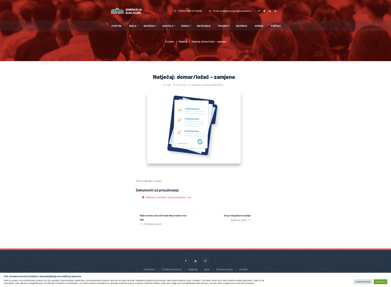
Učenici (185, 26)
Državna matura (224, 269)
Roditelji (167, 26)
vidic (168, 85)
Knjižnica (241, 26)
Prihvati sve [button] (380, 282)
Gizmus (259, 26)
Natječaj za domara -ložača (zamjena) (165, 197)
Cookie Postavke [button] (363, 282)
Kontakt (243, 269)
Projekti (223, 26)
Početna (116, 26)
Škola (132, 26)
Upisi (207, 269)
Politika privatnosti (172, 269)
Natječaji (149, 26)
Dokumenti (149, 269)
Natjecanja (203, 26)
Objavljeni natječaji (212, 85)
